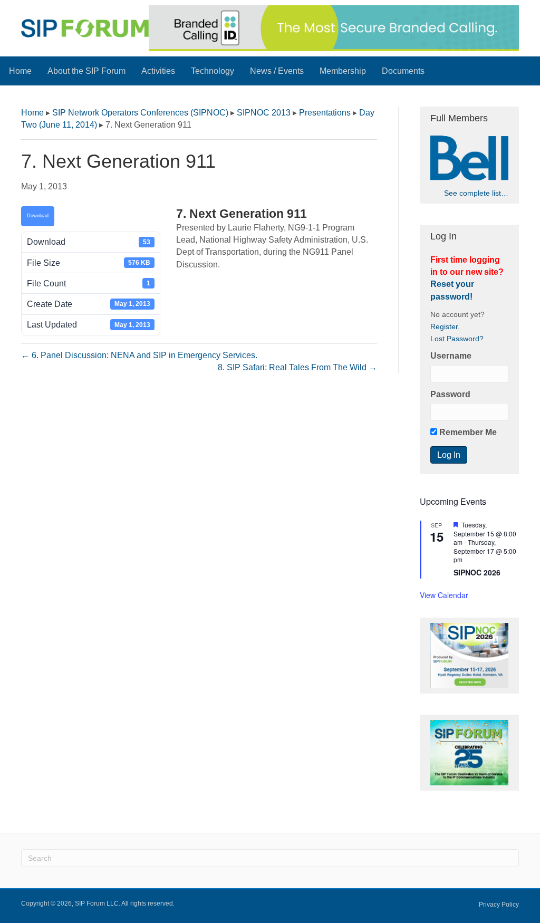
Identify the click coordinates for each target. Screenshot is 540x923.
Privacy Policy (499, 904)
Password (450, 394)
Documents (403, 70)
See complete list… (476, 193)
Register (444, 327)
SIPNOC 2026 (477, 572)
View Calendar (444, 595)
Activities (158, 70)
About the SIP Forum (86, 70)
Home (20, 70)
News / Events (277, 70)
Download (38, 215)
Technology (212, 70)
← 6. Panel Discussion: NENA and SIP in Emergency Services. (139, 355)
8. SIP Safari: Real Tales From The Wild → (297, 367)
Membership (343, 70)
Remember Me (467, 432)
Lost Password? (457, 339)
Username (450, 355)
